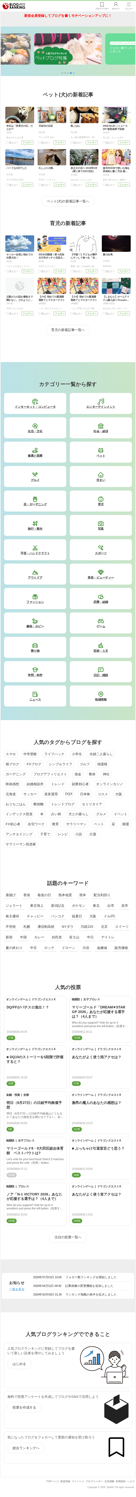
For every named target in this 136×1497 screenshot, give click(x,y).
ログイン (116, 9)
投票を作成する (24, 1407)
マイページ (78, 1481)
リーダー (102, 9)
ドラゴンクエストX (43, 999)
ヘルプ (131, 1481)
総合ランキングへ (26, 1448)
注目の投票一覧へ (68, 1237)
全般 (26, 1094)
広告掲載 (109, 1481)
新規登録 (65, 1481)
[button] (62, 73)
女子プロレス (91, 999)
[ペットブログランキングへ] (68, 49)
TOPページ (52, 1481)
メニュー (129, 9)
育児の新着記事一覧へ (68, 330)
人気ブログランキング (13, 6)
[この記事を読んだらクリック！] (12, 142)
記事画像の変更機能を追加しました (73, 1286)
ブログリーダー (94, 1481)
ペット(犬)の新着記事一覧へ (68, 201)
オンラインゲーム (17, 999)
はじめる (19, 1364)
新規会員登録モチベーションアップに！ (68, 15)
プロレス (23, 1186)
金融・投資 (13, 1094)
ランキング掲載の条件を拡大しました (75, 1294)
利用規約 (121, 1481)
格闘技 (76, 999)
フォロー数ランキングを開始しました (75, 1277)
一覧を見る (16, 1289)
